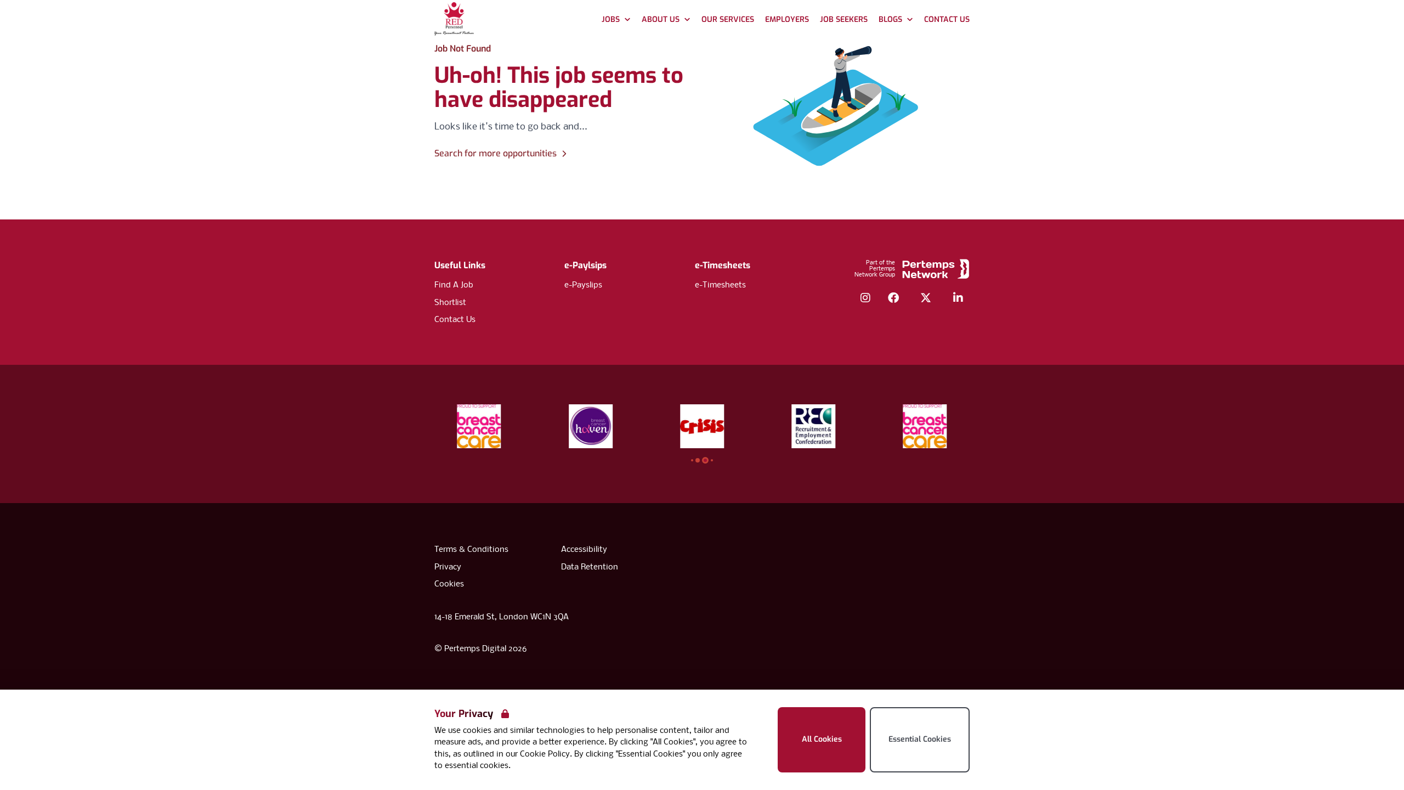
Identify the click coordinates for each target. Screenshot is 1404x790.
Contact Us (947, 19)
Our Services (727, 19)
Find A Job (453, 285)
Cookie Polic (542, 754)
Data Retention (589, 567)
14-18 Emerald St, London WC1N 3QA (501, 617)
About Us (661, 19)
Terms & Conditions (471, 549)
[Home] (454, 20)
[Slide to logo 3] (712, 460)
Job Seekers (844, 19)
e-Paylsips (585, 265)
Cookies (449, 584)
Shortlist (450, 302)
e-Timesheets (722, 265)
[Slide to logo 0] (692, 460)
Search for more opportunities (495, 153)
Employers (787, 19)
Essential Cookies (919, 739)
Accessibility (584, 549)
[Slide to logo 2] (705, 460)
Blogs (890, 19)
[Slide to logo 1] (697, 460)
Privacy (447, 567)
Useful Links (459, 265)
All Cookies (822, 739)
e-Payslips (583, 285)
